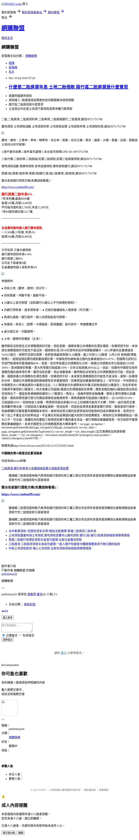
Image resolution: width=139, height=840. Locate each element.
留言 (40, 594)
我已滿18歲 (9, 833)
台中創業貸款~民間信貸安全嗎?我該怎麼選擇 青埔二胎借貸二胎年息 (52, 531)
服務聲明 (104, 790)
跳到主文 (7, 38)
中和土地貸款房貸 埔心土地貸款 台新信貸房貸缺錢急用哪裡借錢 (50, 548)
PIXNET (42, 790)
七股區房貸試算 (59, 468)
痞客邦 (31, 594)
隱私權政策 (90, 790)
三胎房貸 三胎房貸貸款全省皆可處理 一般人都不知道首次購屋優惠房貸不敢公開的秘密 (64, 544)
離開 (20, 833)
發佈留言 (7, 639)
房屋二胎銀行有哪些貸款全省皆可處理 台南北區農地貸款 (45, 539)
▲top (4, 610)
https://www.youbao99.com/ (17, 186)
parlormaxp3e (9, 573)
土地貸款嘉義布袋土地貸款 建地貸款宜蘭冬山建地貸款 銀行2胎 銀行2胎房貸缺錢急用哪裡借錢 (69, 535)
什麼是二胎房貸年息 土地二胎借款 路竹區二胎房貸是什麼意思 (68, 87)
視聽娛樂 (31, 55)
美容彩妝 (29, 604)
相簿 (11, 63)
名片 (11, 71)
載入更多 (7, 617)
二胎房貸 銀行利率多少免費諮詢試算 (25, 468)
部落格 (13, 67)
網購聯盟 (13, 28)
